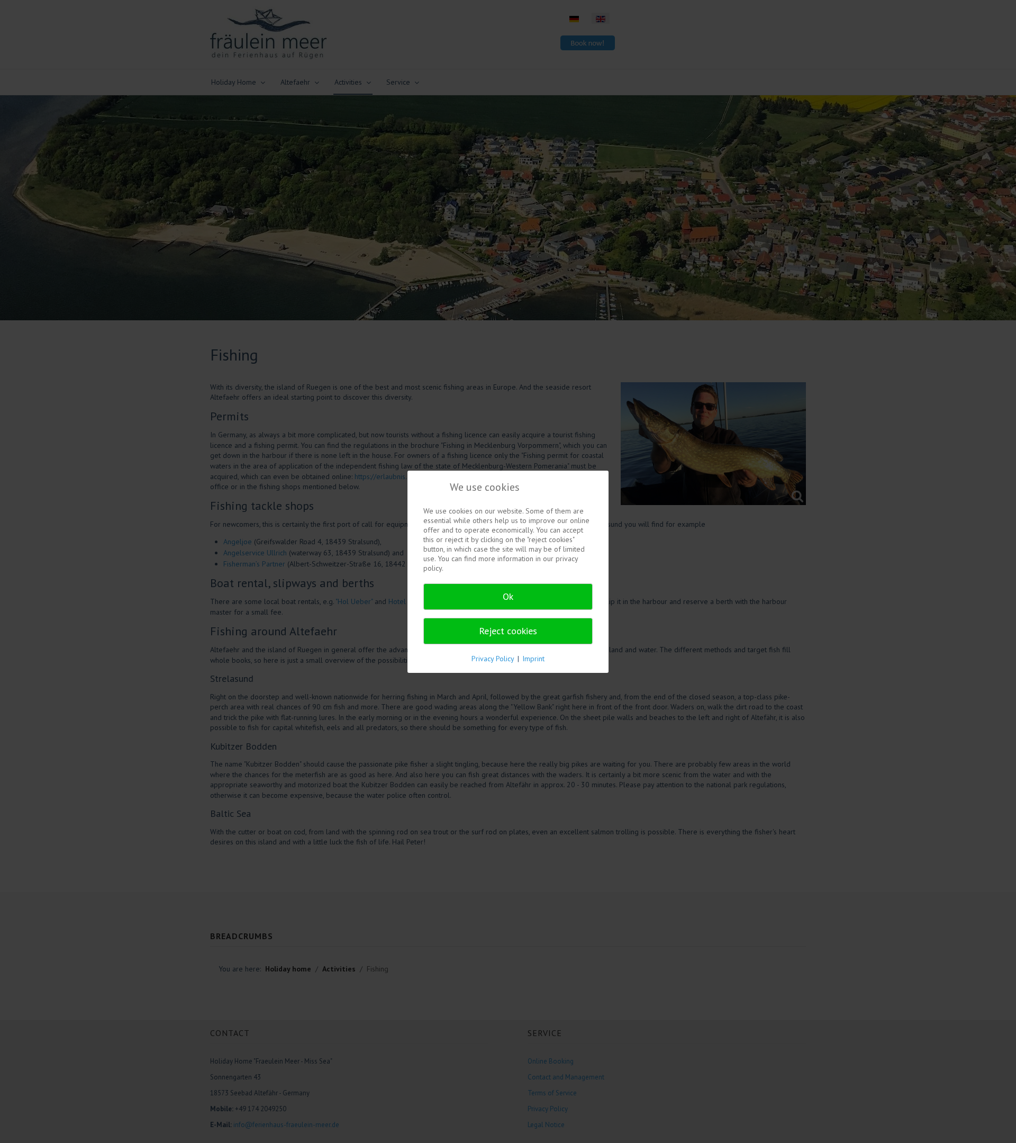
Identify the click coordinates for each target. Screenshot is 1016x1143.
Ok (508, 596)
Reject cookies (508, 631)
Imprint (533, 658)
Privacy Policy (492, 658)
